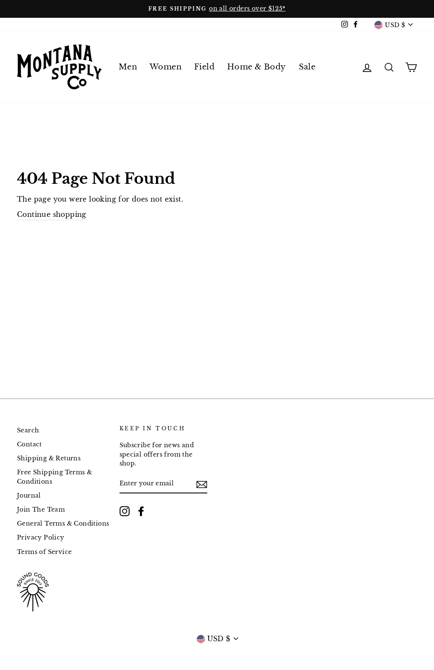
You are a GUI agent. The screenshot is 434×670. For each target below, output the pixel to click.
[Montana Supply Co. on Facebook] (141, 511)
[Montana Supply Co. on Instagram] (125, 511)
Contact (29, 444)
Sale (307, 67)
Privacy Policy (40, 537)
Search (28, 430)
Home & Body (256, 67)
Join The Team (41, 509)
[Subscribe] (201, 484)
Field (204, 67)
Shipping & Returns (49, 458)
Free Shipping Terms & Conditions (54, 477)
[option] (217, 9)
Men (128, 67)
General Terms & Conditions (63, 523)
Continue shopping (51, 214)
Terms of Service (44, 552)
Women (165, 67)
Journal (29, 495)
